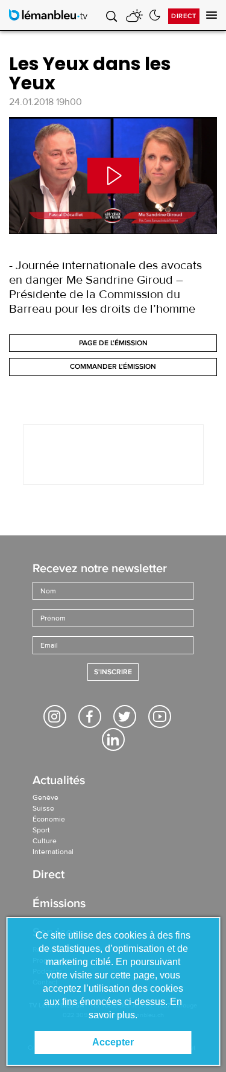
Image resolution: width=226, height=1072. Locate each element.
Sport (41, 830)
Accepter (113, 1042)
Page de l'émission (113, 343)
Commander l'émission (113, 366)
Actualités (59, 781)
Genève (45, 797)
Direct (183, 16)
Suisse (43, 808)
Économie (49, 819)
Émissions (59, 904)
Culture (45, 841)
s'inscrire (113, 672)
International (53, 852)
